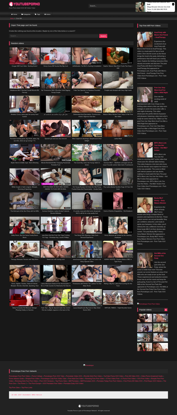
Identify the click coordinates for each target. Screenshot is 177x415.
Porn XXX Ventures (47, 381)
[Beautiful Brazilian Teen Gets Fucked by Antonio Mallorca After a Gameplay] (144, 337)
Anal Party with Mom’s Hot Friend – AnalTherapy (161, 35)
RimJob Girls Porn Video (93, 376)
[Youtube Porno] (24, 4)
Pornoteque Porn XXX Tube (54, 376)
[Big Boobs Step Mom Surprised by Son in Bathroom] (144, 347)
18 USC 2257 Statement (21, 395)
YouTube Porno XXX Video (113, 376)
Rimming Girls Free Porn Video (26, 381)
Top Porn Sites (14, 387)
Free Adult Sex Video (75, 378)
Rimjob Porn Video (32, 378)
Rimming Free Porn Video (94, 378)
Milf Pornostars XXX (87, 381)
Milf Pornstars (74, 381)
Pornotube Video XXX (74, 376)
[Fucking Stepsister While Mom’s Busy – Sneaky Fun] (144, 327)
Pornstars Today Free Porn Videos (109, 381)
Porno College (37, 376)
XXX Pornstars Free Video (52, 383)
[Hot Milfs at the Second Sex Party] (145, 267)
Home (15, 14)
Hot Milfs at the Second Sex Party (160, 255)
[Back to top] (170, 409)
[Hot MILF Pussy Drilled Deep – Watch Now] (160, 337)
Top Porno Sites (61, 381)
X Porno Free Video (128, 378)
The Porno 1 (22, 383)
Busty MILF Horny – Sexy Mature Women (160, 200)
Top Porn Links (26, 387)
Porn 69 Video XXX (132, 376)
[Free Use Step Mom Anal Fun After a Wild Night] (145, 102)
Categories (26, 14)
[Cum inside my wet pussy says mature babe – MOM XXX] (160, 347)
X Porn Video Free (112, 378)
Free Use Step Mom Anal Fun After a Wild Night (161, 90)
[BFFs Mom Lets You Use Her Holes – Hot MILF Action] (145, 157)
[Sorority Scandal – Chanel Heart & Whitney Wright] (160, 327)
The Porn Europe (34, 383)
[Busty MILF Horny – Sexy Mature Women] (145, 212)
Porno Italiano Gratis (16, 378)
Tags (38, 14)
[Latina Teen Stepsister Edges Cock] (144, 318)
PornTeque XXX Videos (153, 381)
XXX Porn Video (143, 378)
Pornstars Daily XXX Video (73, 383)
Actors (48, 14)
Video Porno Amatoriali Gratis (152, 376)
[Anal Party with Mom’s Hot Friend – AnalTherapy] (145, 46)
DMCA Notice (37, 395)
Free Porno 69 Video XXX (133, 381)
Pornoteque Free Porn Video (19, 376)
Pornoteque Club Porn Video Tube (53, 378)
